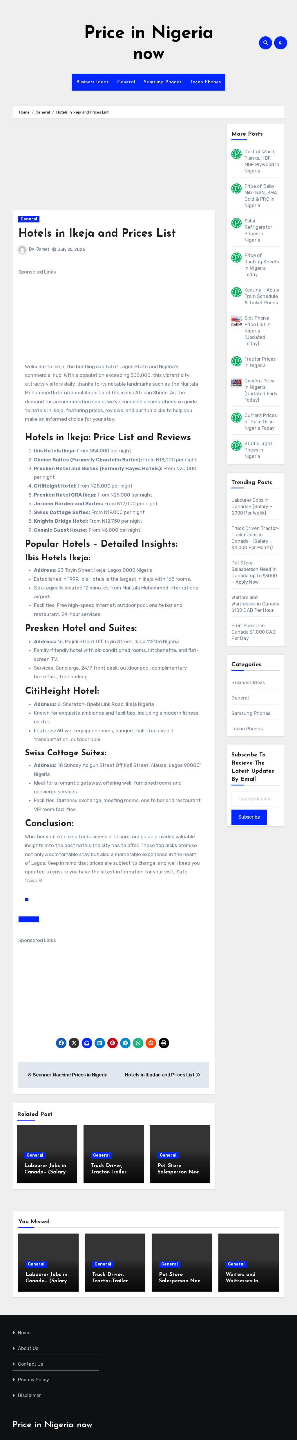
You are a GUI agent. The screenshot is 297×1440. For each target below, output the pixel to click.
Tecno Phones (205, 82)
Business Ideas (92, 82)
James (43, 249)
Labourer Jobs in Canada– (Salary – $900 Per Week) (46, 1172)
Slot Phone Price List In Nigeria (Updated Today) (258, 330)
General (126, 82)
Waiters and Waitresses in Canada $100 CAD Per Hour (255, 604)
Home (24, 1332)
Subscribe (249, 817)
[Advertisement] (114, 167)
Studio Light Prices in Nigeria (258, 450)
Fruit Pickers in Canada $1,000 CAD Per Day (253, 632)
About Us (28, 1348)
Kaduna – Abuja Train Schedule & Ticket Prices (262, 296)
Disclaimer (29, 1395)
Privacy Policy (33, 1380)
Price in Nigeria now (52, 1425)
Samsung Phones (162, 82)
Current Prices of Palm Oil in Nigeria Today (261, 422)
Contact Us (30, 1364)
